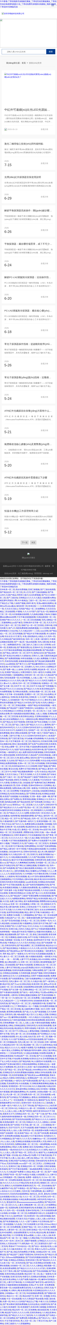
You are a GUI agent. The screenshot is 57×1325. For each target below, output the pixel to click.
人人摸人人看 (8, 1152)
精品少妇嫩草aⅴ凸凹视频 (35, 871)
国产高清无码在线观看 (21, 1119)
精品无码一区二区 (31, 1274)
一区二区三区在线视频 (31, 620)
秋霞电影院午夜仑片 (36, 1213)
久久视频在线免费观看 (28, 887)
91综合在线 (45, 760)
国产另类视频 (47, 686)
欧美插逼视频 (44, 896)
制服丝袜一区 (34, 1279)
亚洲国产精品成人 (12, 672)
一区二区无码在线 (17, 1263)
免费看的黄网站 (18, 898)
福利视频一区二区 (47, 827)
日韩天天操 (38, 832)
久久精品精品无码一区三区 (11, 1045)
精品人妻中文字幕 (31, 912)
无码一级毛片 (38, 672)
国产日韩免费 (36, 802)
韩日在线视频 (21, 876)
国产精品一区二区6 (13, 1070)
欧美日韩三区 (37, 984)
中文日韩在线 (43, 1221)
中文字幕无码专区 (12, 1321)
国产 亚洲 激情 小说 (8, 890)
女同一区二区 (42, 1036)
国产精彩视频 (6, 1081)
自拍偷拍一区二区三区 (19, 1266)
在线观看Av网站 (48, 598)
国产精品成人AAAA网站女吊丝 (34, 1070)
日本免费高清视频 (46, 1006)
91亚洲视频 (46, 967)
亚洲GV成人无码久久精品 (19, 929)
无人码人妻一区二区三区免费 (15, 1094)
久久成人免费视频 (40, 658)
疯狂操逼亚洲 (43, 1310)
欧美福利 (3, 1169)
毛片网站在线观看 (19, 691)
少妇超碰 (26, 783)
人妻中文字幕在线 (12, 967)
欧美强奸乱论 (5, 1020)
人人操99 (19, 669)
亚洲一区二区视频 (42, 1296)
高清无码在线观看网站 (19, 1194)
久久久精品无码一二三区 (29, 631)
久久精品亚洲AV (49, 1312)
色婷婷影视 (15, 816)
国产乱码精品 (12, 1097)
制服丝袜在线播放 (44, 932)
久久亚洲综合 (37, 1288)
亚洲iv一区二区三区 (26, 763)
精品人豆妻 (43, 1014)
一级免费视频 (44, 1144)
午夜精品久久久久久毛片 (18, 943)
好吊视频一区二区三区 (17, 1213)
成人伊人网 (42, 852)
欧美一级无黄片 (42, 639)
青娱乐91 (36, 741)
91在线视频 (23, 796)
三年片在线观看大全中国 (33, 1224)
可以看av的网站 (46, 992)
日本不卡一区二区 (21, 686)
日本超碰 (47, 647)
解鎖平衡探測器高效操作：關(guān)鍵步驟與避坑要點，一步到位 (28, 210)
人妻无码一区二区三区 (16, 1230)
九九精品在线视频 (30, 1053)
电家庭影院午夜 (38, 1003)
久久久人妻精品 (36, 1266)
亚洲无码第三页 (31, 1260)
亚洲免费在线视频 (12, 1136)
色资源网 (20, 827)
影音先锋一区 (5, 1288)
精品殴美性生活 (31, 827)
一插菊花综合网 (30, 719)
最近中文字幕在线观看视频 (22, 860)
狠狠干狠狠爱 (30, 1241)
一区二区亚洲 (26, 805)
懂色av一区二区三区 (42, 1158)
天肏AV (47, 614)
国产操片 (23, 992)
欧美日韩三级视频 (38, 1307)
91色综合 (43, 772)
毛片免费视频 (39, 1048)
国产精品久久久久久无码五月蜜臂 (39, 680)
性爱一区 (6, 1301)
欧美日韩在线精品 (17, 794)
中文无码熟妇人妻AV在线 (22, 879)
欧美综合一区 (27, 810)
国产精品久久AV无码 (22, 703)
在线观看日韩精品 (47, 791)
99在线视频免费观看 (34, 1293)
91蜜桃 (48, 672)
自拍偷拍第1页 (9, 785)
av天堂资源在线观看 (34, 1039)
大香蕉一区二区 (36, 904)
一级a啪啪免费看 (35, 1169)
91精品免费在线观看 (27, 1199)
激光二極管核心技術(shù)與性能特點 (23, 143)
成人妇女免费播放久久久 (13, 719)
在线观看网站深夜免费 (32, 987)
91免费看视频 (5, 691)
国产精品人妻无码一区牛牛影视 (13, 849)
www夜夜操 (10, 664)
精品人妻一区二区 (39, 1172)
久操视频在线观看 (7, 1036)
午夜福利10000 (26, 1001)
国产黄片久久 (21, 664)
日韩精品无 (4, 794)
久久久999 (16, 910)
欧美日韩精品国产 (47, 689)
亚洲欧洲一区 (10, 827)
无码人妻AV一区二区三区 (19, 981)
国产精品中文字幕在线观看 (34, 634)
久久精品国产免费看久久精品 (19, 1172)
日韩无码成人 (20, 1078)
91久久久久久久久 (10, 1183)
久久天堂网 (44, 628)
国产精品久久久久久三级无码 (20, 1315)
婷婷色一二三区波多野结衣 (11, 1053)
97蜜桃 (19, 611)
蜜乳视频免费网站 (17, 1092)
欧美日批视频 (49, 893)
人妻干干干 (24, 959)
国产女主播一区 (6, 686)
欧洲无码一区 (32, 1216)
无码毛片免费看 (30, 669)
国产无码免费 (43, 1133)
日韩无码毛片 (31, 1025)
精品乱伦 (6, 860)
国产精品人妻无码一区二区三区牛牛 (18, 653)
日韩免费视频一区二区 (12, 1023)
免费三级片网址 (16, 901)
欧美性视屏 (43, 898)
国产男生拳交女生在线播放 (32, 951)
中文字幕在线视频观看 (26, 617)
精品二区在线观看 (7, 611)
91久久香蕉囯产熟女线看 (33, 1299)
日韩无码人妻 (10, 1014)
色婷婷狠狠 (4, 932)
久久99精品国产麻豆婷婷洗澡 (12, 639)
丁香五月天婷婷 (25, 774)
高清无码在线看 (11, 661)
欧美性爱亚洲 (26, 1290)
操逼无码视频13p (46, 854)
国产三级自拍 (12, 598)
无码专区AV (39, 1255)
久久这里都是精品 (22, 976)
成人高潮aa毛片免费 (27, 1155)
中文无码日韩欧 (46, 1238)
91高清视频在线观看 (44, 954)
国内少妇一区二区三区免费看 (27, 998)
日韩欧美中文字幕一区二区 (34, 622)
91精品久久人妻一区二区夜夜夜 (32, 1108)
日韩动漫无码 (41, 1161)
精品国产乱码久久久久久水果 (17, 1312)
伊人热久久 (7, 871)
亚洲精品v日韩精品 (16, 1260)
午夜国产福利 (47, 733)
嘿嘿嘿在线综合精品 (48, 901)
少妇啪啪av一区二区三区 (15, 1293)
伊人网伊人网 (14, 1290)
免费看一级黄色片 (33, 1177)
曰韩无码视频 (45, 1216)
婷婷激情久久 (39, 810)
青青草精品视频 (29, 799)
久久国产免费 (22, 1279)
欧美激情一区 (14, 1307)
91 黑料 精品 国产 (7, 954)
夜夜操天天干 (49, 904)
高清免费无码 (12, 1083)
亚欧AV (33, 758)
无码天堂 (25, 1191)
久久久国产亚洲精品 (16, 1039)
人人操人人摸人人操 (42, 1235)
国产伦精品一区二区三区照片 (36, 843)
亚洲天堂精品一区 (33, 1230)
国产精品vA (7, 722)
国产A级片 (16, 1139)
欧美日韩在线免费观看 (35, 1020)
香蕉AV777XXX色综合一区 (19, 1246)
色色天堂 (32, 1036)
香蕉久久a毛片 (41, 1249)
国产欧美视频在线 (10, 1221)
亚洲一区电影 (21, 785)
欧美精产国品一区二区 (27, 1133)
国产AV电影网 (8, 868)
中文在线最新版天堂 (36, 835)
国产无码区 (15, 1125)
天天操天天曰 (21, 1219)
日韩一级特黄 (50, 1042)
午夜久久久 (16, 1105)
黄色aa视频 (28, 1235)
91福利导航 (51, 1048)
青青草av (16, 805)
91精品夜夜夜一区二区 (46, 617)
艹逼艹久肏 (39, 1114)
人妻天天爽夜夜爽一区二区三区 (31, 1205)
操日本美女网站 (9, 1279)
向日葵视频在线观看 (20, 614)
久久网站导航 (33, 1238)
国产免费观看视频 (12, 658)
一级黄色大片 (21, 954)
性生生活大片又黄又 (13, 636)
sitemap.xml (48, 573)
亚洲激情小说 (43, 865)
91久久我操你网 (38, 1086)
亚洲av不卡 (33, 1285)
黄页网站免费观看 (14, 1012)
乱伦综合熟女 (33, 1304)
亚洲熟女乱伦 (43, 1064)
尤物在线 (21, 1177)
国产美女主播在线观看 (25, 868)
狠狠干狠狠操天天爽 (43, 1128)
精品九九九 (4, 896)
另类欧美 (14, 697)
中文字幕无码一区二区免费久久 (21, 667)
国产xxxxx (7, 805)
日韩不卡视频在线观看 (40, 976)
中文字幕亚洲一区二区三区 (20, 741)
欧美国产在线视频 (10, 796)
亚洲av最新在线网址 (45, 603)
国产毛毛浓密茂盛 (12, 921)
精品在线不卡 (28, 1296)
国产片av (14, 984)
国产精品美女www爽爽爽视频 (36, 1075)
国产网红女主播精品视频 (26, 865)
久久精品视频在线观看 (17, 857)
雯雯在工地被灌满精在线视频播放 (14, 1285)
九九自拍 (10, 760)
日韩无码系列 (10, 945)
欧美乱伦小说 (15, 1197)
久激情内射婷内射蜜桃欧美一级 (13, 1117)
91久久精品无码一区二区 (18, 854)
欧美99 (51, 1161)
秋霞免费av (33, 1318)
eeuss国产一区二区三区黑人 (31, 1163)
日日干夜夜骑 (19, 722)
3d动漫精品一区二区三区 (44, 708)
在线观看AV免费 (41, 1130)
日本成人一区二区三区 (30, 921)
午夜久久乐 (43, 1301)
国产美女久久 (44, 1318)
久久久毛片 (26, 1139)
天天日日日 (50, 609)
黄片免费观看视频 (31, 901)
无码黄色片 (48, 1136)
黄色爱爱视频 (45, 962)
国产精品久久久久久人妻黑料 (38, 725)
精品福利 (24, 1136)
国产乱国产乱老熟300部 (38, 744)
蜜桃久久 (8, 1186)
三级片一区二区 (34, 600)
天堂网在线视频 (41, 716)
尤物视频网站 (5, 879)
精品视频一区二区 (30, 1045)
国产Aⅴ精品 (23, 1174)
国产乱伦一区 (42, 611)
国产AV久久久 (18, 824)
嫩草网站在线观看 (18, 1017)
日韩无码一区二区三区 (33, 675)
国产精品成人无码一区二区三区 (34, 818)
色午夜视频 (4, 1092)
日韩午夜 (48, 625)
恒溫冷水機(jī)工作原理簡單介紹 (21, 511)
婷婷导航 (3, 1315)
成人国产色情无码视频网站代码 (36, 885)
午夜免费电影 (36, 1191)
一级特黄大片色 (49, 956)
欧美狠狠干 (25, 1307)
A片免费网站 (50, 1205)
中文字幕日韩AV (36, 1136)
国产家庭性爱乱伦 (24, 647)
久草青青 (47, 645)
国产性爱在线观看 (30, 1081)
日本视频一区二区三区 (45, 863)
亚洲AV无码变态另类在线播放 (12, 882)
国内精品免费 (10, 802)
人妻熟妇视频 (33, 1031)
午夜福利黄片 (8, 821)
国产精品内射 (24, 1061)
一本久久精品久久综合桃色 (38, 1017)
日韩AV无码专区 (30, 852)
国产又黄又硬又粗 (15, 738)
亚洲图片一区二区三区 (33, 694)
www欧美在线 (31, 882)
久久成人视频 (33, 838)
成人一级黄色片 (46, 1274)
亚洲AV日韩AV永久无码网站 (39, 785)
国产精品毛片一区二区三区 (19, 1003)
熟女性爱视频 (21, 589)
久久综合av (4, 904)
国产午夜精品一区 (21, 1188)
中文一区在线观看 (14, 1299)
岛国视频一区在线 (12, 940)
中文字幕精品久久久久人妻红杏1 (37, 700)
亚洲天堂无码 (15, 1277)
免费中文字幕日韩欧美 (28, 769)
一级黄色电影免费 (32, 918)
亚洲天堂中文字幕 (40, 923)
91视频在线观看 (35, 956)
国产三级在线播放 (39, 592)
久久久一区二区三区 (31, 1197)
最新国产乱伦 (44, 1100)
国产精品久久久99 (31, 689)
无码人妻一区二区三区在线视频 (23, 1034)
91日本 (32, 1232)
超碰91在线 (22, 937)
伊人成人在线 (21, 1036)
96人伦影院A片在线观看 (41, 1061)
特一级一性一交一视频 (17, 1238)
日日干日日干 (14, 1128)
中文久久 (8, 1216)
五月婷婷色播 (24, 973)
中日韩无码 (43, 788)
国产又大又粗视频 (44, 1056)
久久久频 (10, 1249)
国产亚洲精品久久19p (46, 1034)
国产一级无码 (48, 981)
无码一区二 (30, 639)
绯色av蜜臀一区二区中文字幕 (17, 747)
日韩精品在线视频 (10, 973)
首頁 (24, 63)
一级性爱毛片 (49, 951)
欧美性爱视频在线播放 (24, 1072)
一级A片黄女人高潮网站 (10, 1050)
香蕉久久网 (16, 1147)
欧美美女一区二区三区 (24, 1249)
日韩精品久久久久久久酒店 (30, 598)
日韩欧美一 (33, 697)
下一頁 (24, 542)
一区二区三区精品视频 (16, 705)
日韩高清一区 (28, 1130)
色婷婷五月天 (21, 730)
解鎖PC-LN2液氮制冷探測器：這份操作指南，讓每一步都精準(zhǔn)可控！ (28, 277)
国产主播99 (32, 1221)
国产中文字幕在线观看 (12, 885)
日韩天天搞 (48, 1288)
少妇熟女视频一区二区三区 (39, 691)
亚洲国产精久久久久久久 (10, 620)
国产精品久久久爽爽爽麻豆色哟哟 (20, 863)
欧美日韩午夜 (37, 749)
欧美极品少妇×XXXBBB (39, 959)
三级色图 (48, 1103)
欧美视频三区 (40, 1208)
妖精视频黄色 (44, 1097)
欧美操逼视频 (44, 705)
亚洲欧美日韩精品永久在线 (19, 893)
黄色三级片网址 (49, 1050)
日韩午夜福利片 (20, 835)
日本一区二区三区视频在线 (29, 683)
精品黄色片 (19, 1028)
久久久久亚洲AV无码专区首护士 (29, 727)
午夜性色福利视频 (42, 1023)
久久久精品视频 (46, 926)
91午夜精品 (22, 600)
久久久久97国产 (29, 611)
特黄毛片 (26, 1277)
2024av (47, 1224)
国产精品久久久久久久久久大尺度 (31, 1268)
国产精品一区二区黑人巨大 (26, 1152)
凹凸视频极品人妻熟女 (28, 1097)
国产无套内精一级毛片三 (25, 821)
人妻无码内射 (5, 1119)
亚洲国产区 (9, 926)
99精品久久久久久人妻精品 (37, 1122)
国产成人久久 (37, 893)
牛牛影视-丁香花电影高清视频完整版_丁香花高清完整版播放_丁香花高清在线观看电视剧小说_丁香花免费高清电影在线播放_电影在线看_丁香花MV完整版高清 (28, 4)
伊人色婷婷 (31, 1092)
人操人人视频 (41, 714)
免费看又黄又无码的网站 (33, 1147)
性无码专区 (9, 1144)
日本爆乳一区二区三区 (33, 711)
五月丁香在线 (28, 1105)
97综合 (53, 887)
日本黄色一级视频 (47, 1089)
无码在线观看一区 (11, 678)
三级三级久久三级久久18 (31, 645)
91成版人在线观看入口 (39, 1174)
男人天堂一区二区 (28, 1321)
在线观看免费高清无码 (21, 1288)
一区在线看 (19, 1210)
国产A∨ (34, 929)
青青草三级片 (22, 595)
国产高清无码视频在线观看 (36, 1257)
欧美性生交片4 (35, 1059)
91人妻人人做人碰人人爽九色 (20, 1158)
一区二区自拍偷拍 (44, 1186)
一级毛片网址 (33, 992)
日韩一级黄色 (31, 788)
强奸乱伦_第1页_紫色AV (40, 1194)
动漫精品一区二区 (48, 683)
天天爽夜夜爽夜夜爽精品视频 (41, 1083)
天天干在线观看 (27, 1128)
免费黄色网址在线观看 (34, 824)
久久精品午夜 (36, 981)
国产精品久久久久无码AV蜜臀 (27, 760)
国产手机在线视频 (40, 1271)
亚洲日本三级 (14, 1166)
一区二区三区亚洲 (10, 716)
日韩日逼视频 (49, 1166)
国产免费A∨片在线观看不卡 (39, 841)
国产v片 (11, 628)
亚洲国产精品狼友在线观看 (28, 890)
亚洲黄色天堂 (15, 783)
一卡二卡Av (47, 678)
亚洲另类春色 (35, 1312)
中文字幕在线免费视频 (12, 650)
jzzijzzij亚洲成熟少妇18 (30, 967)
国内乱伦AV (38, 653)
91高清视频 (40, 763)
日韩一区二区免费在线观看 (11, 1180)
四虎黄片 (47, 807)
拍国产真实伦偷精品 (22, 749)
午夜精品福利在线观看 (36, 849)
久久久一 (22, 1221)
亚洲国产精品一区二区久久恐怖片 (35, 1227)
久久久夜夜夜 (33, 780)
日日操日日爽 (46, 741)
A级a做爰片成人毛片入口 (27, 1014)
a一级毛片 (17, 1081)
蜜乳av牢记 (48, 984)
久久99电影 (27, 874)
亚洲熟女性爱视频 (38, 1277)
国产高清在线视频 (45, 995)
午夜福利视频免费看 (46, 929)
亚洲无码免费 (48, 987)
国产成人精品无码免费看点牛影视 (20, 1252)
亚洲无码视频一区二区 (46, 821)
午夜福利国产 (25, 791)
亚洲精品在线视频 (22, 1141)
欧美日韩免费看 (44, 1025)
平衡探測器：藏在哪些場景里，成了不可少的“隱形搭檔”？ (28, 244)
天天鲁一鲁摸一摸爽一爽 (39, 796)
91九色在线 (49, 738)
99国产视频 (42, 766)
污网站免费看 (37, 970)
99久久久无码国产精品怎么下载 (24, 1301)
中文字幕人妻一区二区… (31, 1125)
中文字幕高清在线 (44, 1155)
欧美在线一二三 (34, 606)
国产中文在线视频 (44, 758)
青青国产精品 (31, 898)
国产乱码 (36, 703)
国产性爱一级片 (34, 733)
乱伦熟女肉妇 (25, 984)
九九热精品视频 (36, 614)
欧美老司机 (23, 697)
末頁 (33, 542)
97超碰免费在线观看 (38, 747)
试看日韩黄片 (26, 672)
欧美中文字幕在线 (15, 846)
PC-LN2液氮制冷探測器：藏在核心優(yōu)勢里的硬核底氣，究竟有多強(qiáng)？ (28, 310)
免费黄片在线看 (13, 915)
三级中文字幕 (14, 736)
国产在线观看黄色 (15, 979)
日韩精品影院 (19, 1025)
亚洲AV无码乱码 (32, 1210)
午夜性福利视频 (18, 1020)
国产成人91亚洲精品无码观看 (38, 1263)
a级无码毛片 (49, 1282)
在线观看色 (47, 727)
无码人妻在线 (43, 642)
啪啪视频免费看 (27, 816)
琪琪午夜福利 (30, 1028)
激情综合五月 (8, 976)
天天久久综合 (32, 926)
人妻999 (13, 995)
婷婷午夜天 (31, 603)
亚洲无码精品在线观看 (14, 1274)
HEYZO (31, 954)
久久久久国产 (38, 805)
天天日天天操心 (11, 609)
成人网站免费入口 (12, 962)
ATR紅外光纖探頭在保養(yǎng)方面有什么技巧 (28, 411)
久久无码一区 (49, 636)
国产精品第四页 (23, 802)
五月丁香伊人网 (9, 1271)
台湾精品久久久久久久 (46, 1241)
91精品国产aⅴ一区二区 (14, 918)
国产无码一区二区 (24, 934)
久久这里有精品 (45, 1045)
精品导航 (6, 1235)
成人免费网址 (44, 887)
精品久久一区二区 (14, 1296)
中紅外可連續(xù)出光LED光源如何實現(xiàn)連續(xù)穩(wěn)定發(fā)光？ (28, 109)
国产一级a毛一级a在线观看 (25, 642)
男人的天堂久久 (20, 1067)
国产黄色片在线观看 (24, 965)
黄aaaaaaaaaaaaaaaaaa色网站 (30, 1202)
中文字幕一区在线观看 (14, 694)
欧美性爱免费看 (9, 1268)
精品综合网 (41, 1232)
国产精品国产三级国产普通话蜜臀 (24, 896)
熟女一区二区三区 (34, 807)
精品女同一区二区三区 (32, 1180)
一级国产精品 (31, 705)
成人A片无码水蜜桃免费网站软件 (41, 876)
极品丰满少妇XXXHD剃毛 (44, 879)
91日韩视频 (25, 678)
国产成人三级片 (18, 725)
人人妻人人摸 (28, 1023)
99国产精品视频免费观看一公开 (25, 772)
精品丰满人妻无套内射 (9, 907)
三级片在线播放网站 (32, 979)
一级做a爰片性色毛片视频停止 (23, 932)
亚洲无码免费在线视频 (21, 970)
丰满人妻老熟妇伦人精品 (33, 636)
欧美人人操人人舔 (14, 1130)
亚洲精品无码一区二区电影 (32, 1166)
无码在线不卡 (45, 838)
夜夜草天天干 (8, 1114)
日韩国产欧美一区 (10, 1174)
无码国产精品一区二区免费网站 (32, 609)
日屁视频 (48, 824)
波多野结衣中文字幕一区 (43, 940)
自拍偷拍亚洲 (15, 923)
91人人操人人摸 (7, 1141)
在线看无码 (45, 1304)
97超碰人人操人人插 (36, 1219)
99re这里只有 (45, 829)
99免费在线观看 (45, 1053)
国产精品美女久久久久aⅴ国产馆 (13, 807)
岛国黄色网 (13, 1208)
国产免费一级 (8, 669)
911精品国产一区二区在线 (25, 1056)
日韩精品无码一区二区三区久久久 (41, 1117)
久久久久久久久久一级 (17, 838)
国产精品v (34, 1188)
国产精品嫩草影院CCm (37, 664)
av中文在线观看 (45, 1188)
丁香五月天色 (42, 1321)
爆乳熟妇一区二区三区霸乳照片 (35, 1243)
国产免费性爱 (21, 1318)
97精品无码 (24, 1183)
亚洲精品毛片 (8, 1072)
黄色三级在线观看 (19, 744)
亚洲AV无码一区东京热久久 (41, 813)
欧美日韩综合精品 (26, 716)
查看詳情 (44, 163)
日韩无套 (29, 722)
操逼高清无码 (15, 874)
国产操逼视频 (40, 1012)
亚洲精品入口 (42, 799)
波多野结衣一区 (19, 1216)
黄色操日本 (11, 1202)
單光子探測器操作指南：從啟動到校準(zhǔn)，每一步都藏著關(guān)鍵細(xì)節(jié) (28, 344)
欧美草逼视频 (17, 1075)
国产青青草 (27, 1111)
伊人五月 (27, 592)
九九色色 (17, 1224)
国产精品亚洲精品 (10, 948)
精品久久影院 (8, 1078)
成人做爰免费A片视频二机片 (33, 1009)
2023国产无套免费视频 (46, 846)
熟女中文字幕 (5, 829)
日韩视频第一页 (9, 1177)
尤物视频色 (44, 1031)
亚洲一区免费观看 (46, 1285)
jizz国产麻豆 (17, 622)
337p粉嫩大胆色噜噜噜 (33, 738)
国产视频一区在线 (10, 1155)
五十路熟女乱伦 (30, 1100)
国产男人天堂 (50, 1114)
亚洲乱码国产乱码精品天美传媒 (21, 1161)
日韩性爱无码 (40, 860)
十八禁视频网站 (27, 915)
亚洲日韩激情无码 (26, 1208)
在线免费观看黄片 (21, 1232)
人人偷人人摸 (36, 678)
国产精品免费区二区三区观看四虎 (31, 945)
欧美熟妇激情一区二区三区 (14, 1122)
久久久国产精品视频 (36, 857)
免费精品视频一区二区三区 (26, 1144)
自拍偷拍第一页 (16, 700)
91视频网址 (27, 923)
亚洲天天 (34, 854)
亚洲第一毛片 (45, 921)
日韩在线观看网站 (29, 1064)
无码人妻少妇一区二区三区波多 (31, 1042)
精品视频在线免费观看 (32, 650)
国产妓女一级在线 (39, 1246)
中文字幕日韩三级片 (30, 910)
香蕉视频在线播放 (10, 1199)
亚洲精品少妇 (33, 1089)
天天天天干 (51, 622)
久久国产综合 (20, 926)
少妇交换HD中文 (15, 852)
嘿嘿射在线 (28, 832)
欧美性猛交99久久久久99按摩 (24, 766)
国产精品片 (49, 1255)
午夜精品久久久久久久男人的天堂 (33, 948)
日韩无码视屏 (49, 752)
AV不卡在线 (33, 937)
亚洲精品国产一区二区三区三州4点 (41, 1078)
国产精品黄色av (13, 951)
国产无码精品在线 (24, 1271)
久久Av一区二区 (48, 1177)
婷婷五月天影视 (20, 780)
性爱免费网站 (30, 846)
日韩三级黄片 (10, 1324)
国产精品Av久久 (41, 1105)
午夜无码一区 (42, 1028)
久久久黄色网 (39, 1315)
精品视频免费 (10, 934)
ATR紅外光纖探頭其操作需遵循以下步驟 (25, 477)
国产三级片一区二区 (11, 777)
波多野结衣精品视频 (15, 912)
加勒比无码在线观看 (43, 1072)
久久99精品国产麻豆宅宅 (33, 1282)
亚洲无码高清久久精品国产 (27, 755)
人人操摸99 (9, 876)
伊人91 (53, 1017)
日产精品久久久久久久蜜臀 (18, 813)
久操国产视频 (19, 603)
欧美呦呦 (24, 1059)
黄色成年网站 (21, 1089)
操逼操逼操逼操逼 (26, 661)
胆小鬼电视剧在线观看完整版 (22, 714)
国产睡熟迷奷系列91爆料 (31, 1050)
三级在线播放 (46, 998)
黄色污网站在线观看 (18, 733)
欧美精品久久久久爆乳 (38, 1150)
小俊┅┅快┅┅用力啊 (9, 959)
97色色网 (16, 1059)
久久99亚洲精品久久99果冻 (11, 711)
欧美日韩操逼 (44, 755)
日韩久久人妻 (37, 656)
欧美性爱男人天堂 (38, 1141)
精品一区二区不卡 (12, 818)
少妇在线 (35, 791)
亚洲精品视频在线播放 (27, 995)
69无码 (43, 1197)
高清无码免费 (12, 1163)
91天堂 (6, 901)
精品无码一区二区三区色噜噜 (24, 1310)
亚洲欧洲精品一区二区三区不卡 (36, 990)
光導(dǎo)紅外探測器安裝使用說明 (22, 177)
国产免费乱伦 (15, 799)
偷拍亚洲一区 (21, 606)
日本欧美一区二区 (7, 589)
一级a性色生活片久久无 (18, 1150)
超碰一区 (3, 1208)
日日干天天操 (35, 686)
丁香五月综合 (5, 824)
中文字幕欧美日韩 (40, 874)
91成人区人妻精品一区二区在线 (25, 829)
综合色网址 (48, 694)
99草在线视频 (26, 658)
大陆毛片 (45, 907)
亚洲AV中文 (38, 647)
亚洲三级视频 (33, 589)
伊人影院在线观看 (7, 755)
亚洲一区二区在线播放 (19, 904)
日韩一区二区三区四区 (30, 962)
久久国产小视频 (46, 697)
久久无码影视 (17, 1235)
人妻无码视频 (18, 871)
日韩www (23, 1031)
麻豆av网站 (24, 758)
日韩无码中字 (50, 805)
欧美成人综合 (34, 943)
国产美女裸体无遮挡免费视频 (15, 1304)
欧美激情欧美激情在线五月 (24, 1186)
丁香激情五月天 (16, 843)
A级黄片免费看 (27, 1048)
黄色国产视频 (36, 973)
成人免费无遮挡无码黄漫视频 (31, 752)
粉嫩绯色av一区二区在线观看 (44, 1139)
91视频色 (12, 937)
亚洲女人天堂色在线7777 (30, 907)
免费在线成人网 (18, 788)
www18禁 (44, 631)
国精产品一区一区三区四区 (32, 625)
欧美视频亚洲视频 (10, 887)
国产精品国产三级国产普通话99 (20, 708)
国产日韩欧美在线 (33, 794)
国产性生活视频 (40, 722)
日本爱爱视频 (48, 1059)
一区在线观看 (17, 1100)
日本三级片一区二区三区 (10, 625)
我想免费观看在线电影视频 (27, 628)
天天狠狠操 (46, 1125)
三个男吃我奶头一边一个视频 (26, 1006)
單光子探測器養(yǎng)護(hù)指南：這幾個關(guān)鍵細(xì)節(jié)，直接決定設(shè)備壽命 (28, 377)
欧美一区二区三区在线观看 (39, 1094)
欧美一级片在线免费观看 (38, 1067)
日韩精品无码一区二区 (24, 1114)
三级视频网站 (17, 675)
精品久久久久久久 (12, 1048)
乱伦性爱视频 (34, 595)
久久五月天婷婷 (39, 774)
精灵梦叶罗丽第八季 (8, 600)
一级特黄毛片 (12, 752)
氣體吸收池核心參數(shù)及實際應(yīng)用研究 (28, 444)
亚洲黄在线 (11, 647)
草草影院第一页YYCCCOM (19, 1086)
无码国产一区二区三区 (37, 730)
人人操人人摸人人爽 (13, 1111)
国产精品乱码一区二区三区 (11, 592)
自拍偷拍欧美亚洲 (40, 1001)
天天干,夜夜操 (26, 940)
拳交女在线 (13, 769)
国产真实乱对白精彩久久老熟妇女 (17, 656)
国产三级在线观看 (47, 589)
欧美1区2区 (34, 1183)
